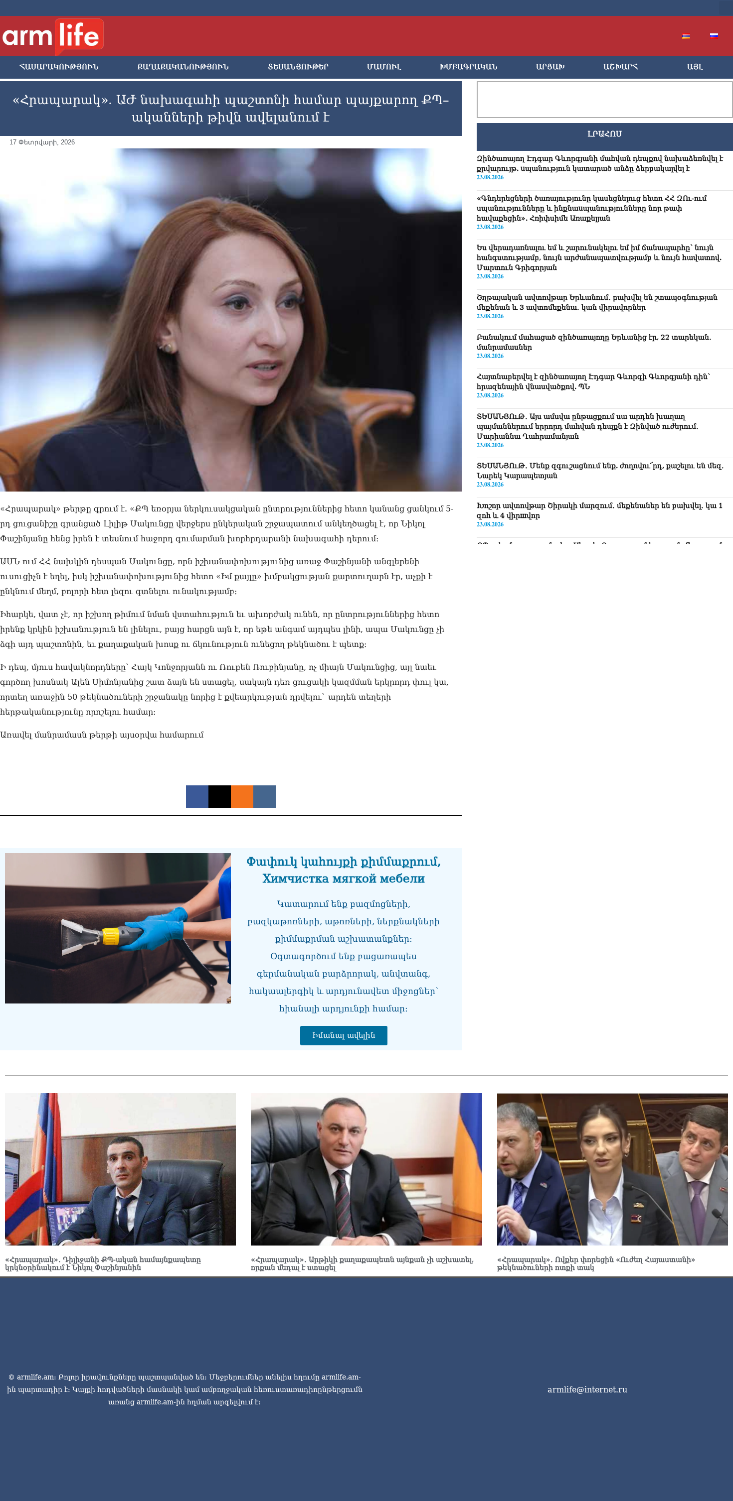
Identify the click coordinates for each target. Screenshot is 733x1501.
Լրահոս (604, 133)
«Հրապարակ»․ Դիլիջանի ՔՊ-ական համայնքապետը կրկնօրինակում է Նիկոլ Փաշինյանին (103, 1263)
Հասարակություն (59, 67)
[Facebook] (620, 8)
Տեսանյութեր (298, 67)
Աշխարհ (620, 67)
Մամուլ (384, 67)
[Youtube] (652, 8)
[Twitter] (636, 8)
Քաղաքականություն (183, 67)
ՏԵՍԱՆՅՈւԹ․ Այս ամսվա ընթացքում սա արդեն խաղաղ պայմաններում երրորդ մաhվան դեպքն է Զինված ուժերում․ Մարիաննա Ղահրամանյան (588, 426)
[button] (726, 8)
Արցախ (550, 67)
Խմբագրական (469, 67)
